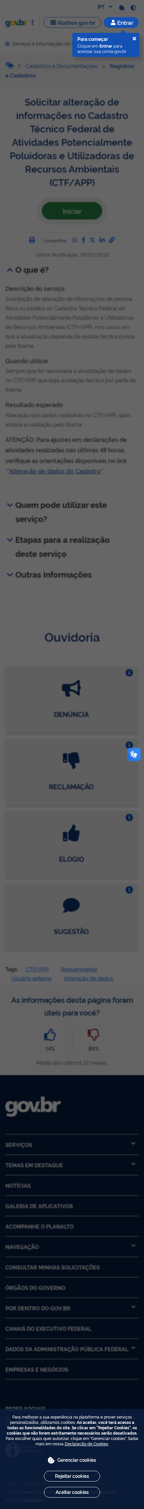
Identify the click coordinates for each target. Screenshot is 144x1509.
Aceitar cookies (72, 1492)
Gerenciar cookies (76, 1459)
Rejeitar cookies (72, 1475)
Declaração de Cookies (86, 1443)
